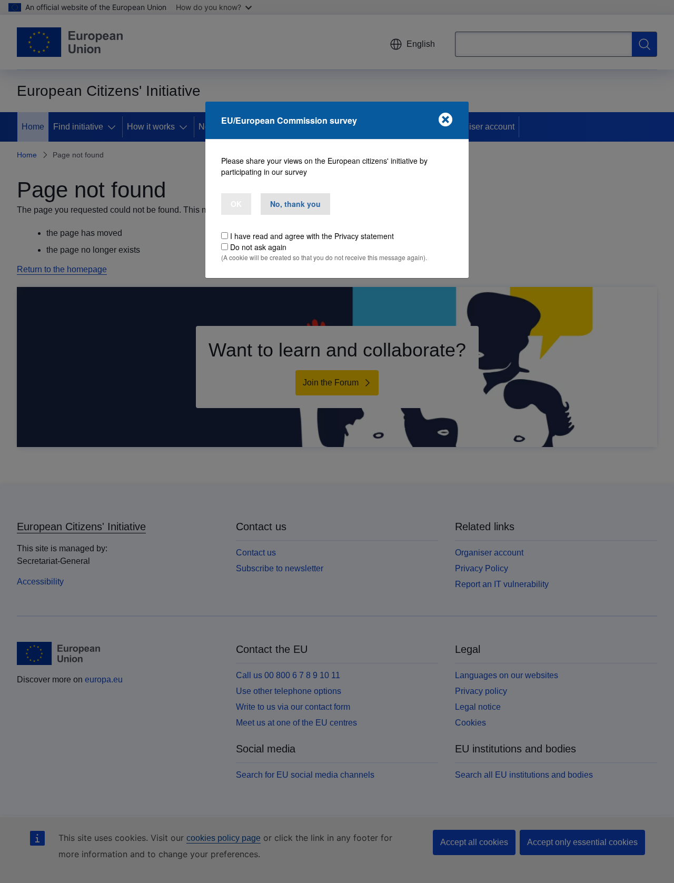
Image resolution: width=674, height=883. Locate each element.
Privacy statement (364, 236)
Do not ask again (258, 247)
